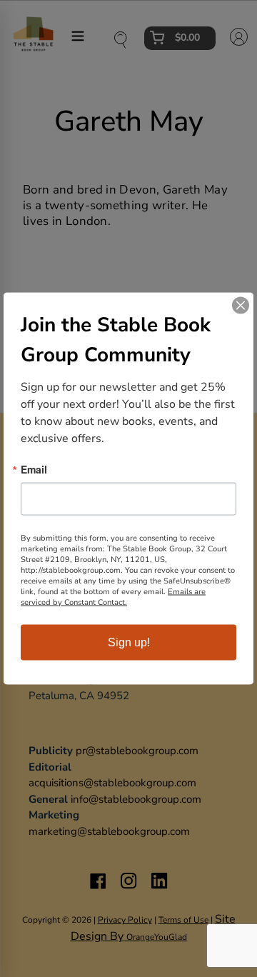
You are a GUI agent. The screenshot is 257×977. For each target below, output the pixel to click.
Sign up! (129, 642)
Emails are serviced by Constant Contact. (113, 597)
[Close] (240, 305)
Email (34, 469)
